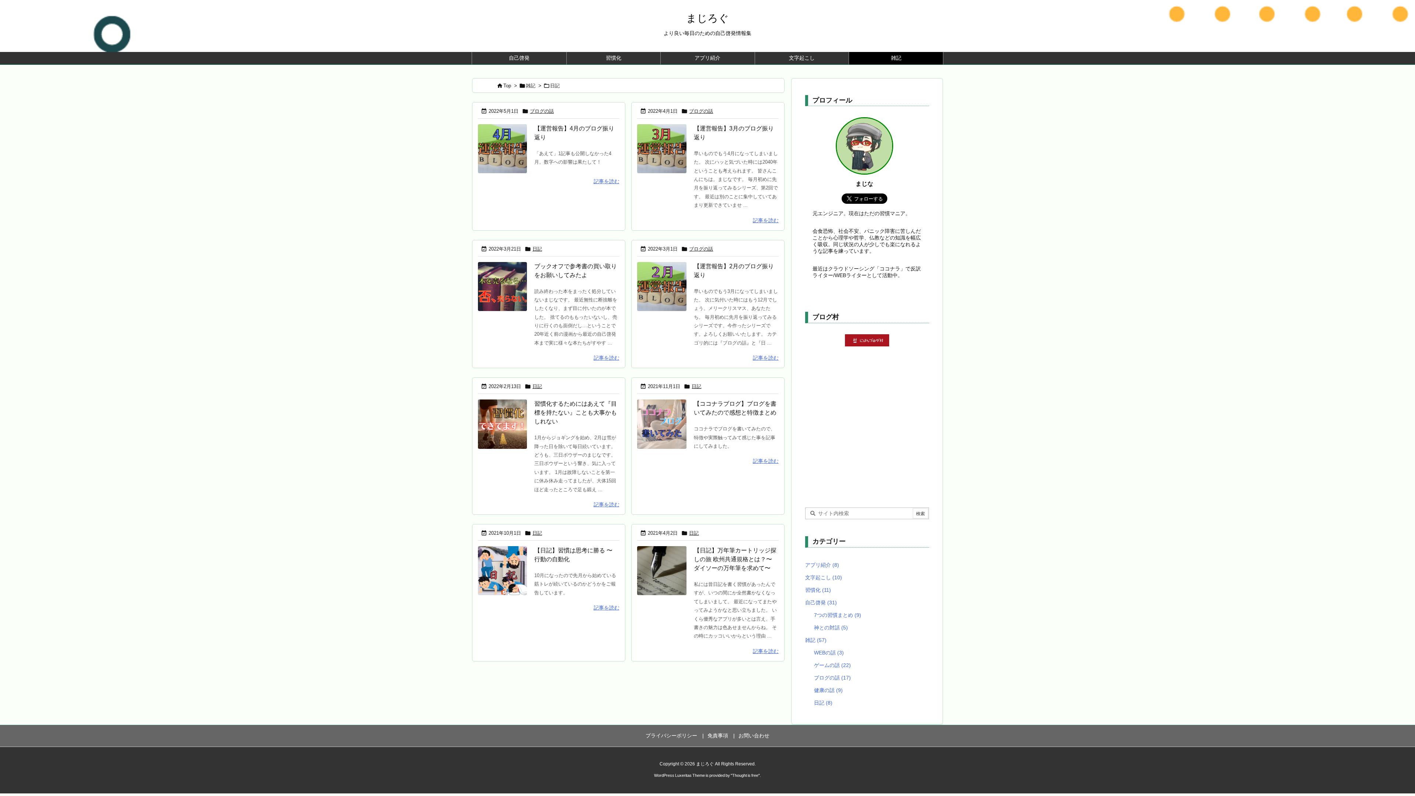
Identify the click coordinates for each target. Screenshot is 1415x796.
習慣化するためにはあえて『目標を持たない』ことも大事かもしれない (575, 413)
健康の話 (828, 690)
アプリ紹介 (822, 565)
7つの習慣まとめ (837, 615)
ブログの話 (542, 111)
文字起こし (823, 577)
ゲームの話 (832, 665)
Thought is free (745, 775)
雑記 (530, 85)
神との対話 (831, 628)
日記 (537, 249)
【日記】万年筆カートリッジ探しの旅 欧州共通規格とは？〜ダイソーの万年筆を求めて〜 (735, 559)
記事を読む (606, 181)
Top (507, 85)
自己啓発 (821, 602)
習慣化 (818, 590)
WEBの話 (829, 653)
